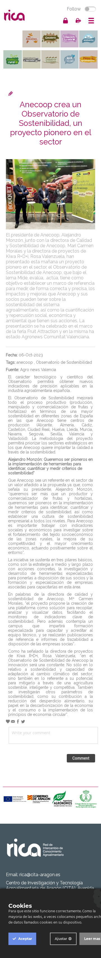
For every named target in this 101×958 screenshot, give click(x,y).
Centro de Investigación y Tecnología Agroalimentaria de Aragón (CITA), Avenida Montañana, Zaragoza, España (50, 888)
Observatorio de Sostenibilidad (64, 362)
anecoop (25, 362)
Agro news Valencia (38, 369)
